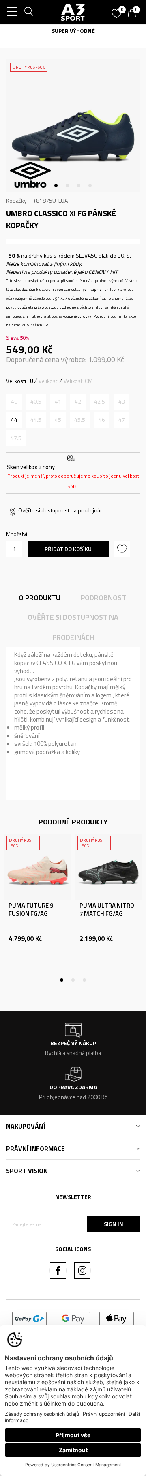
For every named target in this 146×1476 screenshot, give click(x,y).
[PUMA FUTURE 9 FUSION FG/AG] (37, 867)
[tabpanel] (73, 125)
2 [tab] (67, 185)
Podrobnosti (104, 597)
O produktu (39, 597)
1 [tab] (56, 185)
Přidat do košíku (68, 548)
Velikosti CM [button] (78, 381)
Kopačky (16, 200)
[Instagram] (82, 1270)
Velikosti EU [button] (19, 381)
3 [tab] (78, 185)
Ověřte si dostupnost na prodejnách (62, 510)
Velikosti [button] (48, 381)
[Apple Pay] (116, 1318)
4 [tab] (90, 185)
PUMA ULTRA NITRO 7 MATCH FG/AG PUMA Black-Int (106, 914)
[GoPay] (29, 1318)
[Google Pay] (73, 1318)
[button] (123, 549)
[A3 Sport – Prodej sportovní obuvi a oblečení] (73, 12)
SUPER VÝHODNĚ (73, 30)
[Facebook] (58, 1270)
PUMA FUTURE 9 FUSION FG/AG (31, 910)
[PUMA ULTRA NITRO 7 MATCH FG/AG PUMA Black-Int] (108, 867)
